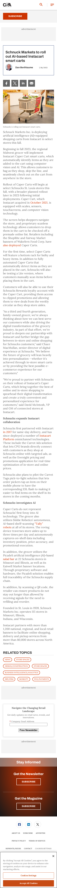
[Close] (53, 856)
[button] (52, 5)
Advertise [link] (40, 833)
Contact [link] (28, 848)
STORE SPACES (22, 659)
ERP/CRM (9, 679)
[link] (6, 83)
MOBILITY (23, 679)
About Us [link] (16, 833)
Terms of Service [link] (37, 841)
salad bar (8, 559)
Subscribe (15, 16)
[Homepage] (7, 5)
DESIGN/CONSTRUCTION (16, 666)
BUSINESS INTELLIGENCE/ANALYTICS (21, 672)
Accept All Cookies (28, 883)
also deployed (12, 245)
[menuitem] (6, 83)
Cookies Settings (43, 848)
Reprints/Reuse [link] (13, 848)
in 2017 (7, 432)
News (7, 659)
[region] (28, 870)
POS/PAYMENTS (41, 679)
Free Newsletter (29, 730)
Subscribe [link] (28, 833)
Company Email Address (22, 721)
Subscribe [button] (28, 781)
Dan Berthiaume (24, 67)
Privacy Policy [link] (19, 841)
